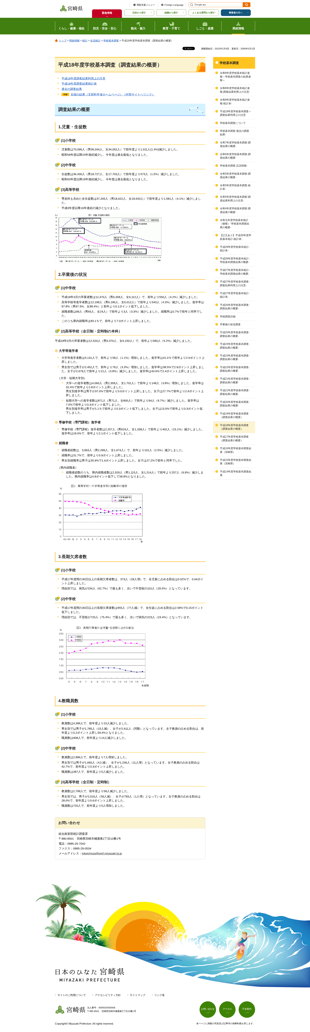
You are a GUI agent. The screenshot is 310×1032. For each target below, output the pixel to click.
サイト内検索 (191, 5)
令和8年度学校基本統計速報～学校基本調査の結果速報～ (235, 77)
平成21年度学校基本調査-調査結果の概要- (234, 380)
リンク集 (159, 995)
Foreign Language (174, 5)
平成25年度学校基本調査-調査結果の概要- (234, 334)
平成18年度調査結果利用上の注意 (83, 78)
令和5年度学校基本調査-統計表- (235, 187)
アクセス (227, 1009)
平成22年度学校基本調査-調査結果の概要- (234, 369)
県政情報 (74, 40)
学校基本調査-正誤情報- (233, 165)
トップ (63, 40)
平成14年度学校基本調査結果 (235, 473)
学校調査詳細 (227, 316)
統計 (85, 40)
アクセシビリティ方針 (108, 995)
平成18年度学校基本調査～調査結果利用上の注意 (235, 113)
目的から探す (139, 12)
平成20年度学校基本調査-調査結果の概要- (234, 404)
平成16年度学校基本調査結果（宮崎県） (235, 450)
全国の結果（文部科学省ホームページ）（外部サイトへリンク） (113, 94)
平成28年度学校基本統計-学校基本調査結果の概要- (234, 260)
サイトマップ (137, 995)
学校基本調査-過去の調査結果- (234, 133)
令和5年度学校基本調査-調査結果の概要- (235, 175)
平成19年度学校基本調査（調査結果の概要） (234, 415)
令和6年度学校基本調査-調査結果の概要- (235, 156)
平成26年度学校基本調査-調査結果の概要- (234, 307)
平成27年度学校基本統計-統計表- (234, 295)
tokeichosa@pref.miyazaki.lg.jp (102, 853)
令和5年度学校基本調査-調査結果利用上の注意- (235, 198)
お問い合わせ (208, 1009)
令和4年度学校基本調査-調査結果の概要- (235, 210)
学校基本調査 (111, 40)
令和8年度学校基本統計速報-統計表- (235, 101)
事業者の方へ (236, 12)
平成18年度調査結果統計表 (79, 83)
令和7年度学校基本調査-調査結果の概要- (235, 144)
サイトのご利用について (71, 995)
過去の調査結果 (72, 89)
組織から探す (171, 12)
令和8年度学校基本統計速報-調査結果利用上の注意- (235, 90)
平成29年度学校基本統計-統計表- (234, 249)
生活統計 (95, 40)
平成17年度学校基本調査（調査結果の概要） (234, 438)
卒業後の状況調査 (230, 324)
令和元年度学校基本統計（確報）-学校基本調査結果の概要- (234, 224)
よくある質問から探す (203, 12)
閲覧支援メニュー (146, 5)
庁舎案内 (246, 1009)
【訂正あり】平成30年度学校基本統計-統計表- (235, 237)
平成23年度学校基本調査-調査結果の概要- (234, 357)
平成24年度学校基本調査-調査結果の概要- (234, 346)
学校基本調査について (233, 123)
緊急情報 (107, 12)
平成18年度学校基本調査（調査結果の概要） (234, 427)
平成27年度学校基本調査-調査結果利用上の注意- (234, 283)
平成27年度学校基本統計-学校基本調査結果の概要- (234, 272)
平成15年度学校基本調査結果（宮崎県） (235, 462)
